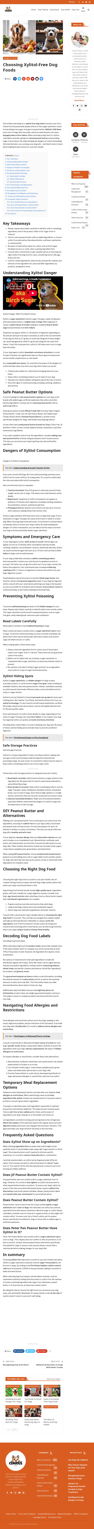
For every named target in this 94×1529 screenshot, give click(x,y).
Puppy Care (75, 228)
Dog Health (65, 9)
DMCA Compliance (81, 1514)
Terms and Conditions (27, 1514)
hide (16, 156)
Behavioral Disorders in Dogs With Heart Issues (49, 1365)
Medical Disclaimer (65, 1514)
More (83, 11)
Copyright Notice (39, 1517)
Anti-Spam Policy (54, 1517)
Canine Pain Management (46, 1465)
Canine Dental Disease (79, 223)
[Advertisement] (33, 100)
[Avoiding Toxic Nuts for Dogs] (14, 1411)
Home (33, 9)
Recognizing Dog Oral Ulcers (16, 1364)
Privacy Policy (11, 1514)
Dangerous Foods (10, 58)
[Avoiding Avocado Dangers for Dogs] (14, 1391)
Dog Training (43, 9)
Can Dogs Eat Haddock (78, 1460)
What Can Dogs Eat (78, 184)
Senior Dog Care (77, 218)
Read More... (79, 100)
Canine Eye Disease (78, 197)
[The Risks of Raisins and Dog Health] (51, 1411)
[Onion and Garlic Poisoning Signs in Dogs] (32, 1411)
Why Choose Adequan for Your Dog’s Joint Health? (77, 1468)
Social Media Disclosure (47, 1514)
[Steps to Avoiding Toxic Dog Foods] (51, 1391)
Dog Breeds (54, 9)
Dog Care (75, 9)
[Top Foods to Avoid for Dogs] (32, 1391)
